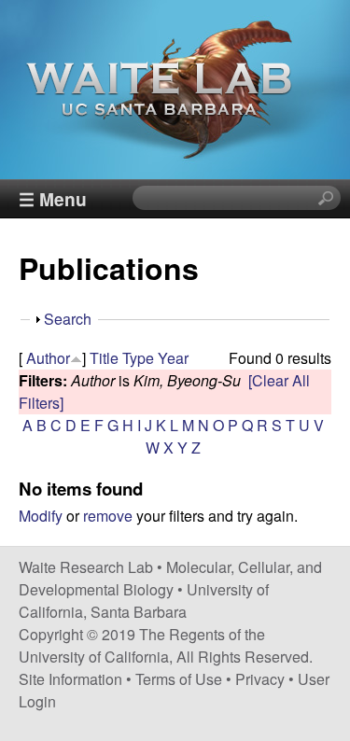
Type (138, 358)
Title (104, 358)
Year (173, 358)
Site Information (70, 679)
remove (108, 515)
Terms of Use (178, 679)
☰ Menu (53, 199)
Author (48, 358)
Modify (41, 515)
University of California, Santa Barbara (144, 600)
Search (67, 318)
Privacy (260, 679)
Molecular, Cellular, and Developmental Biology (170, 578)
